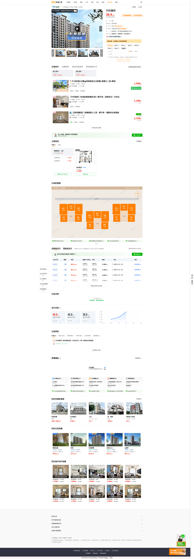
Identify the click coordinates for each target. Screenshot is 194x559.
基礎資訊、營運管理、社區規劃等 (121, 33)
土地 (86, 2)
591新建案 (85, 550)
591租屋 (107, 550)
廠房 (103, 2)
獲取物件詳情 (137, 88)
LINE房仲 (138, 135)
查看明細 (136, 264)
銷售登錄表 (135, 248)
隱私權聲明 (122, 57)
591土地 (92, 550)
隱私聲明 (106, 557)
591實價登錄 (76, 550)
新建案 (68, 2)
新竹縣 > (72, 7)
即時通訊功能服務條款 (129, 57)
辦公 (97, 2)
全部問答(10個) (96, 350)
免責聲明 (88, 553)
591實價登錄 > (66, 7)
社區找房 (109, 2)
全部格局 (138, 141)
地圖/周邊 (137, 358)
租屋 (81, 2)
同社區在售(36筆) (96, 127)
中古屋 (75, 2)
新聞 (116, 2)
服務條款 (117, 57)
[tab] (56, 248)
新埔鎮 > (76, 7)
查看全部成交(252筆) (96, 286)
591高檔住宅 (115, 550)
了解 (75, 10)
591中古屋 (100, 550)
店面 (92, 2)
